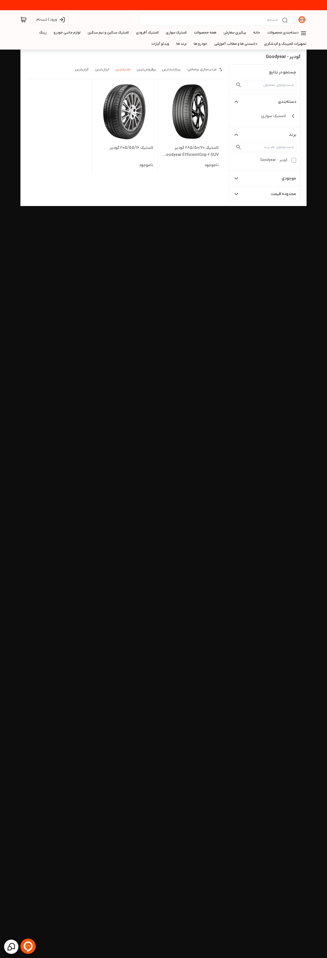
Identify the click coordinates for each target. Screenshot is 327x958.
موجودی (289, 178)
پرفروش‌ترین (146, 69)
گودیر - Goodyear (273, 160)
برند (292, 134)
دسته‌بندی (287, 101)
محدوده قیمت (283, 194)
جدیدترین (122, 69)
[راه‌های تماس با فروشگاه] (11, 947)
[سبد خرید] (23, 20)
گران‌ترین (82, 69)
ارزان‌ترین (102, 69)
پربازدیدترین (171, 69)
